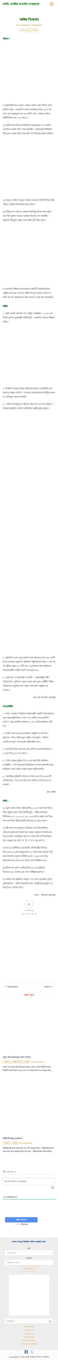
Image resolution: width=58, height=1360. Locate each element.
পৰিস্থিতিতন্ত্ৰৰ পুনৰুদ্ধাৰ (12, 1138)
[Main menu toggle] (51, 3)
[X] (32, 1352)
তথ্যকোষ (6, 1062)
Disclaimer (29, 1337)
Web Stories (29, 1326)
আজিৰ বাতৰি (25, 30)
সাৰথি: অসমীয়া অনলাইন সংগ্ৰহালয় (21, 4)
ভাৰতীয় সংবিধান (16, 1062)
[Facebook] (26, 1352)
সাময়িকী (34, 30)
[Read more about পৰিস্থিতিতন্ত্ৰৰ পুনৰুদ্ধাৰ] (29, 1108)
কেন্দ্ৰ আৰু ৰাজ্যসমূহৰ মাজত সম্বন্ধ (17, 1057)
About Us (29, 1330)
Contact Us (29, 1333)
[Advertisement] (29, 73)
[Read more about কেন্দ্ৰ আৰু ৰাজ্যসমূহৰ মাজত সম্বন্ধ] (29, 1027)
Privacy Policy (29, 1340)
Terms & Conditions (29, 1344)
